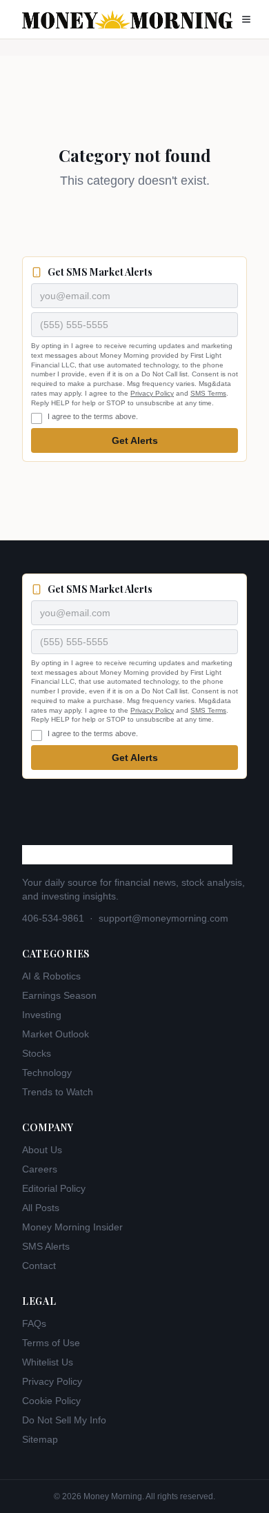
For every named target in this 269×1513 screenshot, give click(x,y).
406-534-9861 (53, 918)
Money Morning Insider (72, 1226)
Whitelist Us (47, 1362)
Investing (41, 1014)
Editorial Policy (54, 1188)
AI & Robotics (51, 976)
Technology (47, 1072)
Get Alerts (135, 440)
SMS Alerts (46, 1246)
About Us (42, 1149)
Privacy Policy (152, 393)
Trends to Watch (57, 1091)
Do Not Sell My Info (64, 1419)
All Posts (40, 1207)
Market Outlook (55, 1033)
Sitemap (40, 1439)
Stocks (36, 1053)
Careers (39, 1169)
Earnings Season (59, 995)
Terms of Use (51, 1342)
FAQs (34, 1323)
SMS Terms (208, 393)
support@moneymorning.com (163, 918)
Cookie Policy (51, 1400)
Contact (39, 1265)
